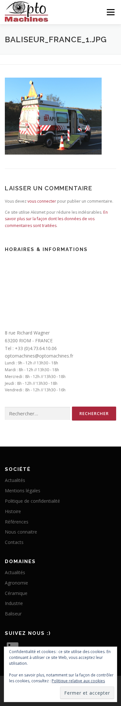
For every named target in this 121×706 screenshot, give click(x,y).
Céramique (16, 593)
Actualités (15, 480)
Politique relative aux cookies (78, 681)
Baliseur (13, 614)
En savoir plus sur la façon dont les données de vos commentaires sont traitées (56, 219)
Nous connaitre (21, 532)
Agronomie (16, 583)
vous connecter (41, 201)
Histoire (13, 511)
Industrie (14, 603)
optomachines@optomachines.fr (39, 356)
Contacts (14, 542)
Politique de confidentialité (32, 501)
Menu (110, 12)
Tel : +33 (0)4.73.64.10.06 (31, 348)
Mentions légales (22, 490)
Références (16, 522)
